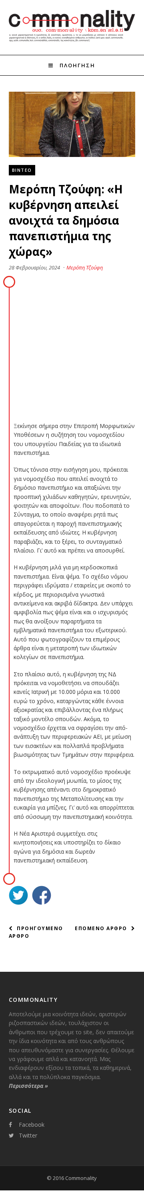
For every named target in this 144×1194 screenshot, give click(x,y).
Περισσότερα (28, 1085)
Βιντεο (22, 170)
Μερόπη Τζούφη (84, 267)
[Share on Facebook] (41, 896)
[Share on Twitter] (18, 896)
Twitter (28, 1135)
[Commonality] (72, 40)
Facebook (31, 1124)
